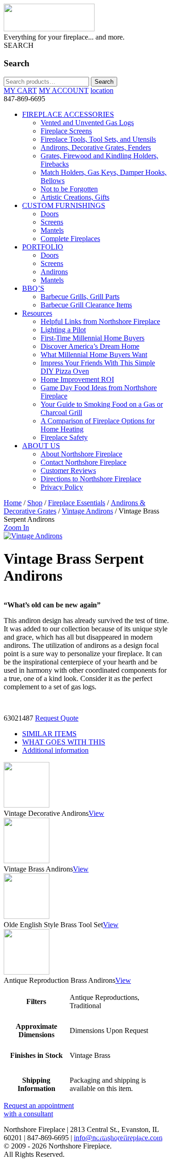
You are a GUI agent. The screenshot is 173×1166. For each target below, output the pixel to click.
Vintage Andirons (87, 511)
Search (104, 81)
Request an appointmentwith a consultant (39, 1110)
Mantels (52, 230)
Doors (50, 214)
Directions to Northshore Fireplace (91, 479)
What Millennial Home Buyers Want (94, 354)
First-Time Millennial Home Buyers (92, 338)
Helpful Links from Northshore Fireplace (100, 321)
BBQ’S (33, 288)
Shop (34, 503)
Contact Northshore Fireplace (83, 462)
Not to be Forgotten (69, 189)
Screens (52, 222)
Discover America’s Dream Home (90, 346)
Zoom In (16, 527)
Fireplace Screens (66, 131)
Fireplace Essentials (76, 503)
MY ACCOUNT (64, 90)
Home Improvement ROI (77, 379)
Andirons (54, 272)
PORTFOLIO (42, 247)
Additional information (55, 750)
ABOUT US (41, 446)
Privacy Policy (62, 487)
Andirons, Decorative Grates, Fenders (96, 147)
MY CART (20, 90)
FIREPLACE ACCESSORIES (68, 114)
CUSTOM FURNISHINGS (63, 205)
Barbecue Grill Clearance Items (86, 305)
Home (13, 503)
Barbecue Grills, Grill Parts (80, 296)
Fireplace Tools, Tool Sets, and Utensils (98, 139)
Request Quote (56, 718)
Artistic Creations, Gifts (75, 197)
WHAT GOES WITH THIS (63, 742)
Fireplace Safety (64, 437)
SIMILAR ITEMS (49, 734)
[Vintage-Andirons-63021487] (33, 536)
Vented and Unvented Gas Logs (87, 123)
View (96, 813)
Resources (37, 313)
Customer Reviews (68, 470)
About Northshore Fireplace (81, 454)
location (101, 90)
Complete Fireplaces (70, 238)
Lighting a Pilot (63, 330)
